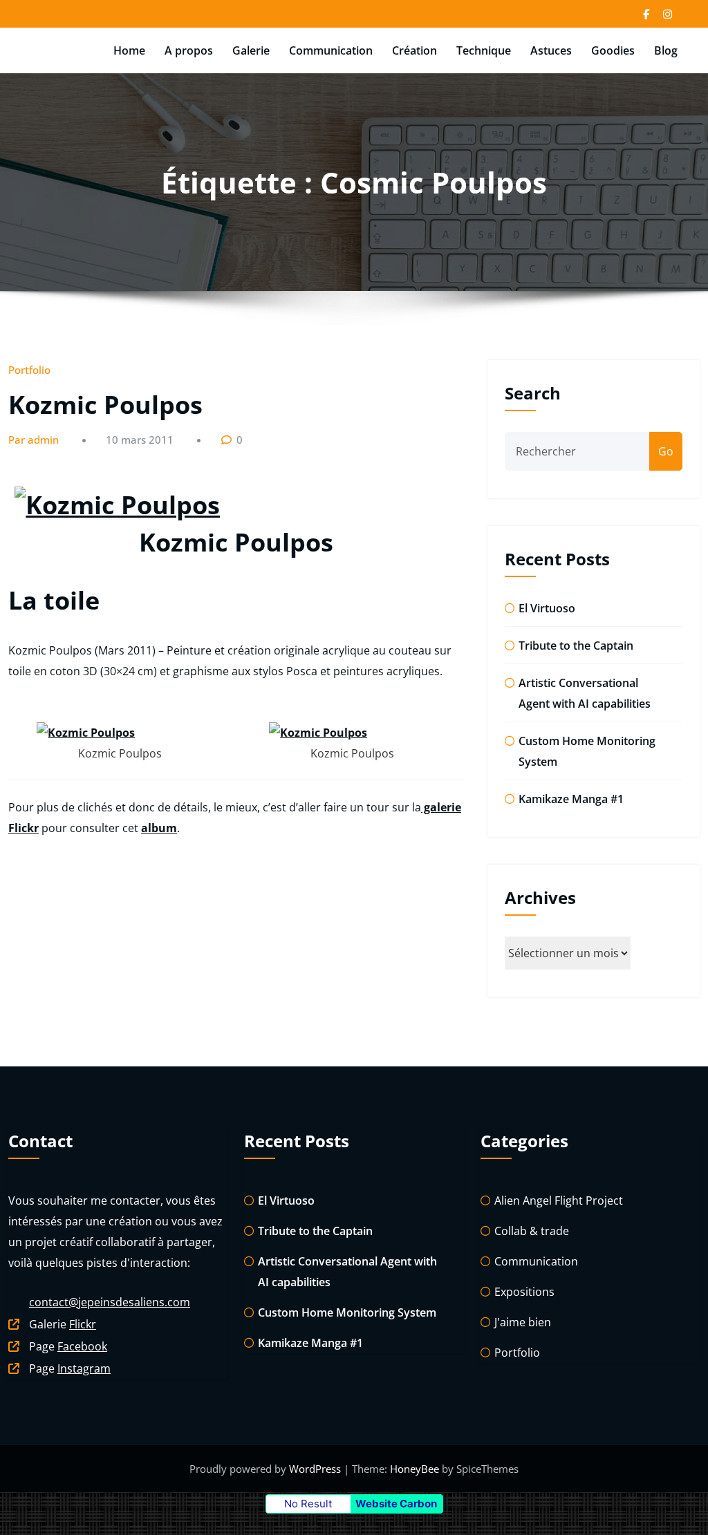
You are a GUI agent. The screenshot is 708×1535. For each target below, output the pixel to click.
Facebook (82, 1346)
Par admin (33, 439)
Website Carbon (396, 1503)
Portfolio (29, 370)
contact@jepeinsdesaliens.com (109, 1302)
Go (665, 451)
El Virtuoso (547, 608)
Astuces (551, 50)
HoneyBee (414, 1469)
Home (129, 50)
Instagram (84, 1368)
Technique (483, 50)
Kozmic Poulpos (105, 405)
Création (414, 50)
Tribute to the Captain (576, 645)
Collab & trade (531, 1231)
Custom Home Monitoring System (347, 1312)
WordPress (316, 1469)
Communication (331, 50)
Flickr (82, 1324)
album (159, 828)
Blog (666, 50)
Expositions (524, 1291)
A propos (189, 50)
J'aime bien (522, 1322)
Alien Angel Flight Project (558, 1200)
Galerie (251, 50)
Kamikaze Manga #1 (571, 799)
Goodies (613, 50)
